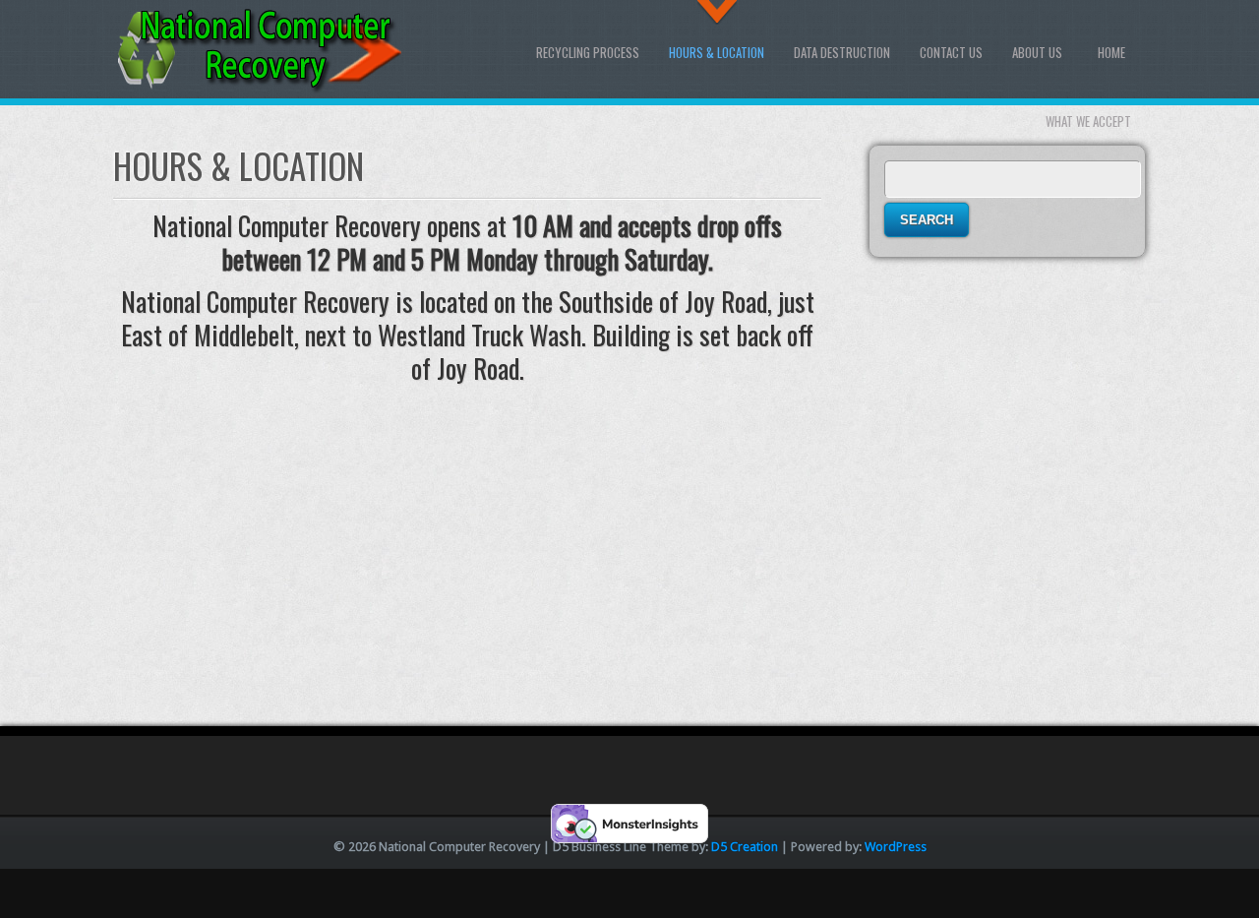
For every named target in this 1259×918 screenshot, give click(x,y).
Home (1111, 52)
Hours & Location (716, 52)
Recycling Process (587, 52)
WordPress (896, 846)
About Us (1037, 52)
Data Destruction (842, 52)
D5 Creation (744, 846)
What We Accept (1088, 121)
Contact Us (951, 52)
